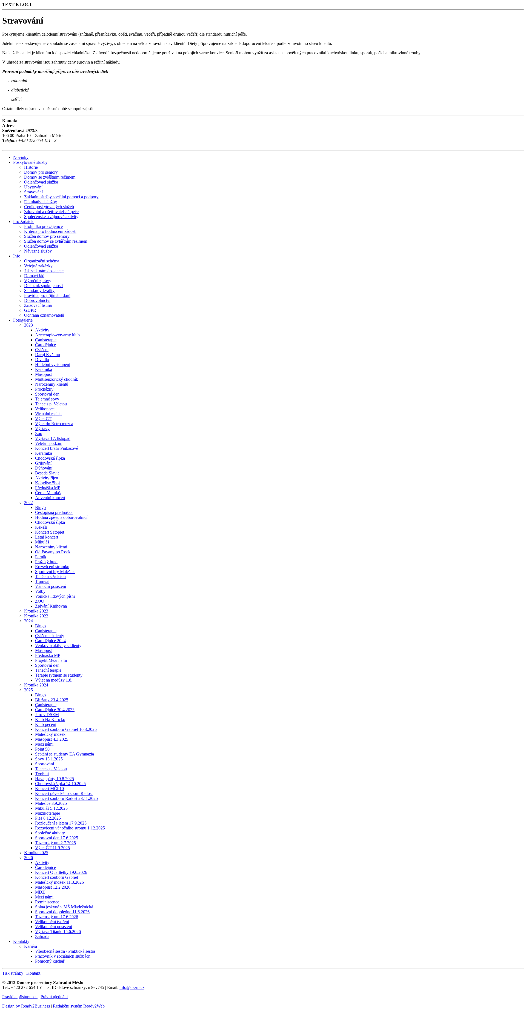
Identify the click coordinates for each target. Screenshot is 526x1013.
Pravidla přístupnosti (20, 996)
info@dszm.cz (131, 987)
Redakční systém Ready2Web (79, 1006)
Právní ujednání (54, 996)
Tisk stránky (12, 973)
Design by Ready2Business (26, 1006)
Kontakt (33, 973)
